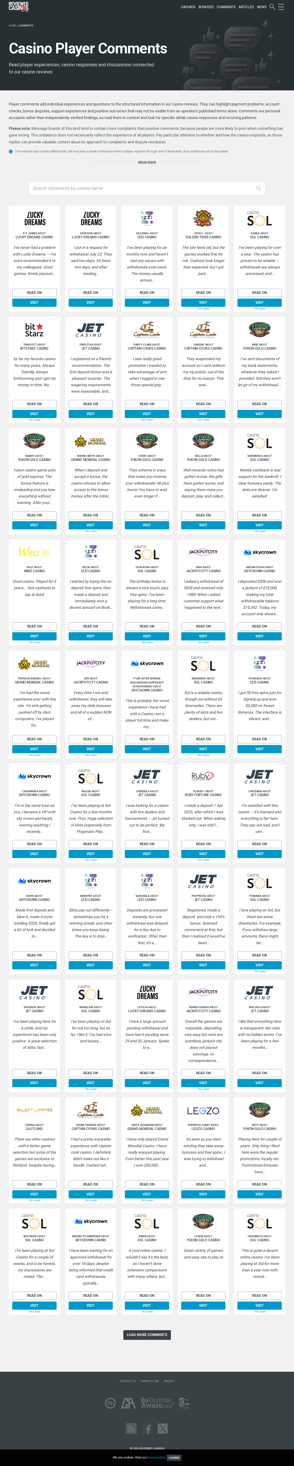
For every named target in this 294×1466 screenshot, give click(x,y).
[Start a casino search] (272, 7)
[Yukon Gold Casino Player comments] (259, 329)
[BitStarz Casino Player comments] (34, 329)
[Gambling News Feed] (131, 1428)
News (261, 7)
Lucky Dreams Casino (34, 237)
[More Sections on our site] (281, 7)
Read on (34, 293)
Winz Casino (34, 571)
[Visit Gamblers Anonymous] (128, 1403)
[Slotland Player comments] (34, 1110)
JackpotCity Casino (203, 571)
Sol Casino (259, 237)
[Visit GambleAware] (157, 1403)
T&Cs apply (203, 308)
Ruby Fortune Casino (203, 795)
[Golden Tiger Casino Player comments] (203, 218)
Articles (246, 7)
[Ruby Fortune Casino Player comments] (203, 776)
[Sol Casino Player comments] (259, 218)
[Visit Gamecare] (184, 1403)
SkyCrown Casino (259, 571)
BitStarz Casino (34, 348)
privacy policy (156, 1457)
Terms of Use (150, 1381)
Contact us (128, 1381)
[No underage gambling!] (110, 1403)
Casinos (188, 7)
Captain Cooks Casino (147, 348)
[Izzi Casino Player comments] (147, 218)
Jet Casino (90, 348)
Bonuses (206, 7)
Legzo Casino (203, 1129)
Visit (34, 303)
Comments (226, 7)
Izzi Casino (147, 237)
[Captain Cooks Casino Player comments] (147, 329)
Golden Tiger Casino (203, 237)
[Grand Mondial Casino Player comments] (91, 441)
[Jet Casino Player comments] (91, 329)
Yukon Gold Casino (259, 348)
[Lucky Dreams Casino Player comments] (34, 218)
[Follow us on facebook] (147, 1428)
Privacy (169, 1381)
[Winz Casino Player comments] (34, 552)
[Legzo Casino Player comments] (203, 1110)
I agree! (174, 1457)
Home (12, 25)
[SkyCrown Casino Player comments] (259, 552)
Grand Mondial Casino (90, 460)
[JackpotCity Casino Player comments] (203, 552)
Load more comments (147, 1335)
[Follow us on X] (162, 1428)
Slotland (34, 1129)
